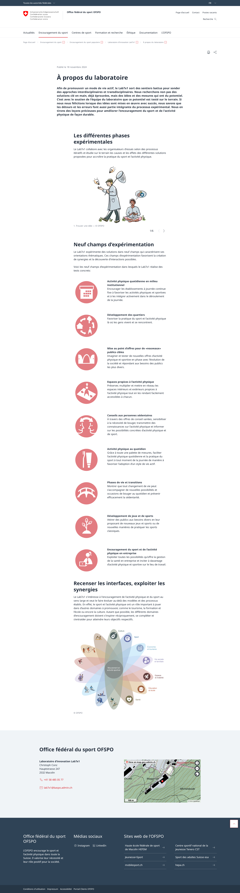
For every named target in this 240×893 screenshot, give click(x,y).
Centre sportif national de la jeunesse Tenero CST (191, 847)
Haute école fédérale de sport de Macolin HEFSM (142, 847)
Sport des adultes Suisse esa (192, 857)
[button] (29, 33)
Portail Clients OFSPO (84, 889)
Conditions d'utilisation (34, 889)
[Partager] (215, 52)
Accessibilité (66, 889)
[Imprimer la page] (208, 52)
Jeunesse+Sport (134, 857)
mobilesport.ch (133, 865)
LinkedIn (101, 845)
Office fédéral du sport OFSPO (84, 12)
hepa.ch (179, 865)
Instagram (84, 845)
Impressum (52, 889)
